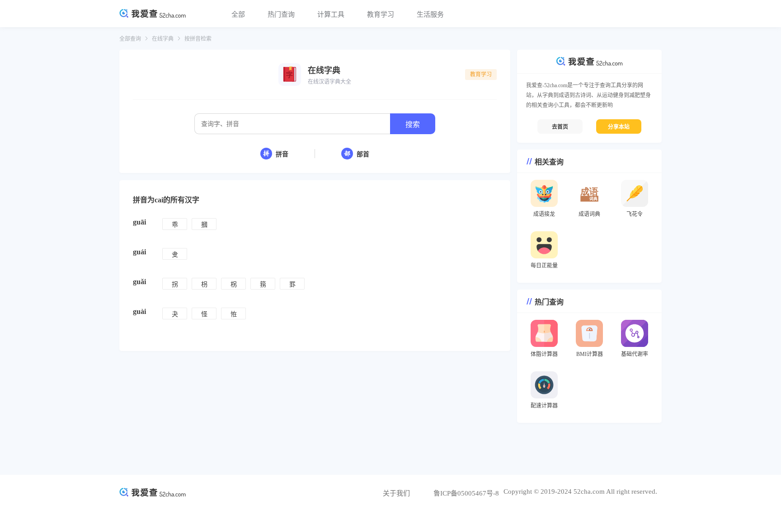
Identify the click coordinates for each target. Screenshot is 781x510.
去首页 (560, 127)
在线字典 (163, 39)
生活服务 (430, 14)
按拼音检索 (198, 39)
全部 (238, 14)
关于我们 (396, 493)
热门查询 (281, 14)
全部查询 (130, 39)
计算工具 (330, 14)
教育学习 (380, 14)
